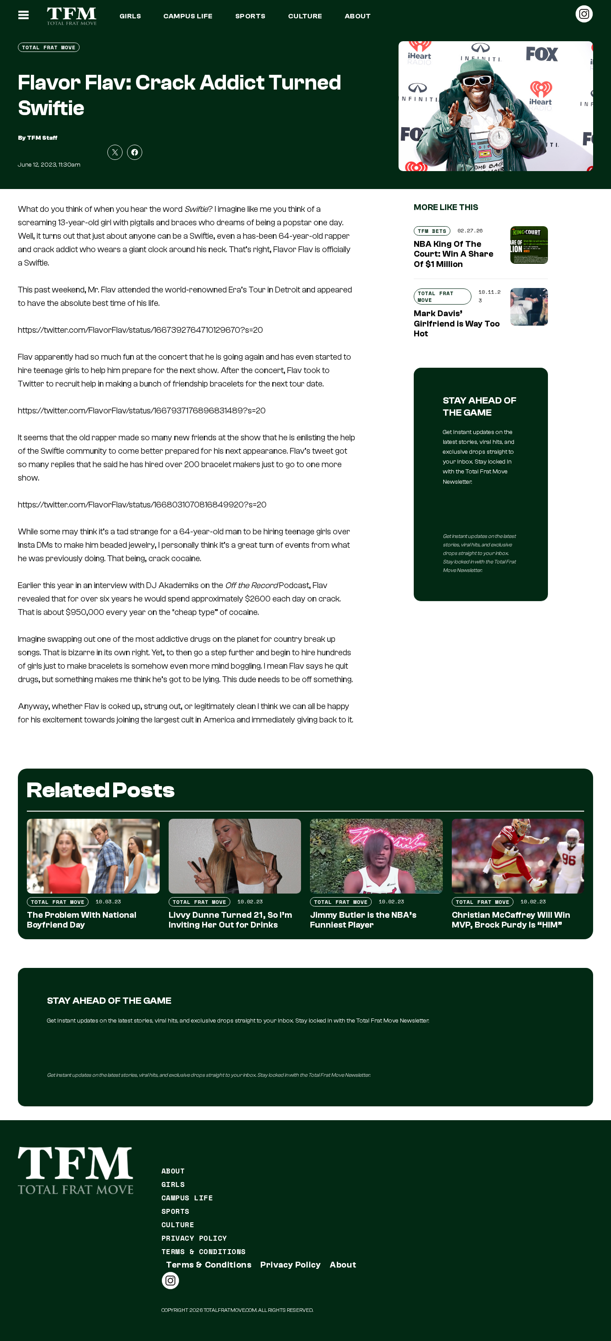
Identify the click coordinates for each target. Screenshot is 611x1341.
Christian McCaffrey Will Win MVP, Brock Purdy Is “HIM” (511, 920)
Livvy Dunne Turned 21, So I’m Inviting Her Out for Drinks (230, 920)
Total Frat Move (49, 47)
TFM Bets (432, 231)
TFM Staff (42, 138)
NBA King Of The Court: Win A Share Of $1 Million (453, 254)
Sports (250, 16)
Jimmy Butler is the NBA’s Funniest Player (363, 920)
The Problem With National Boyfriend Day (81, 920)
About (358, 16)
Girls (130, 16)
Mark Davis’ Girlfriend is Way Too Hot (457, 324)
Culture (305, 16)
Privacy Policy (194, 1238)
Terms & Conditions (203, 1251)
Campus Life (187, 16)
